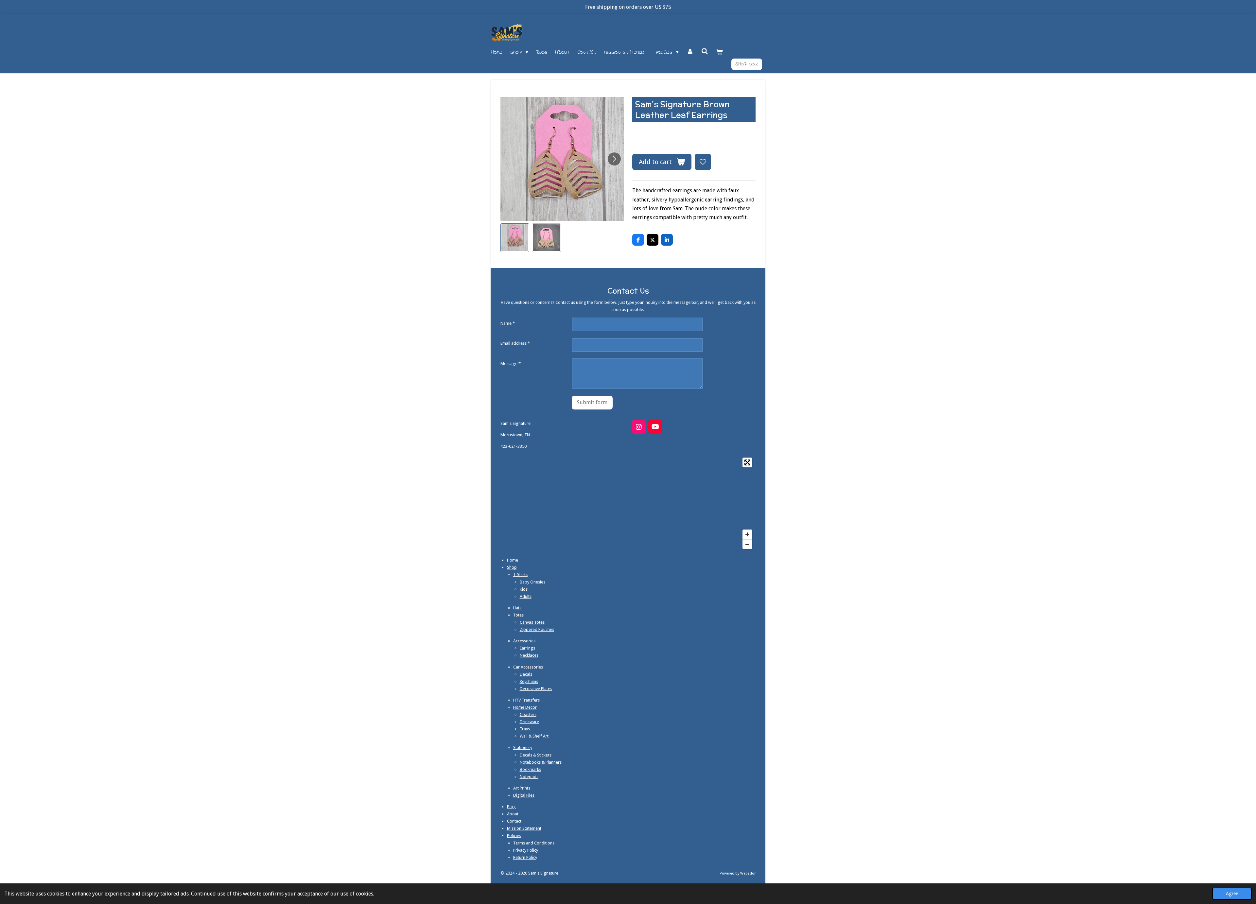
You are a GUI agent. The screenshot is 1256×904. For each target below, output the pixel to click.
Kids (524, 589)
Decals (526, 674)
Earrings (527, 648)
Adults (526, 596)
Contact (514, 821)
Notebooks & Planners (541, 762)
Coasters (528, 714)
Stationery (522, 747)
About (512, 813)
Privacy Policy (525, 850)
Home (512, 560)
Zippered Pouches (537, 629)
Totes (518, 615)
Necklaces (529, 655)
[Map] (628, 503)
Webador (748, 873)
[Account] (690, 53)
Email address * (515, 343)
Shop (512, 567)
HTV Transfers (526, 700)
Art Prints (521, 788)
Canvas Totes (532, 622)
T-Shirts (520, 574)
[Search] (704, 52)
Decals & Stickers (535, 755)
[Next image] (614, 158)
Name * (507, 323)
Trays (525, 728)
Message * (510, 363)
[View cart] (719, 53)
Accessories (524, 640)
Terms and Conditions (533, 843)
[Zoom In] (747, 534)
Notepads (529, 776)
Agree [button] (1232, 893)
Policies (514, 835)
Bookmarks (530, 769)
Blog (511, 806)
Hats (517, 607)
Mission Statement (524, 828)
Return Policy (525, 857)
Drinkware (529, 721)
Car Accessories (528, 667)
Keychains (529, 681)
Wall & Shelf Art (534, 736)
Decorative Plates (536, 688)
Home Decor (525, 707)
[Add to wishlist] (703, 162)
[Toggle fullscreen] (747, 462)
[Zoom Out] (747, 544)
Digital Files (523, 795)
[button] (514, 237)
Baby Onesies (532, 582)
